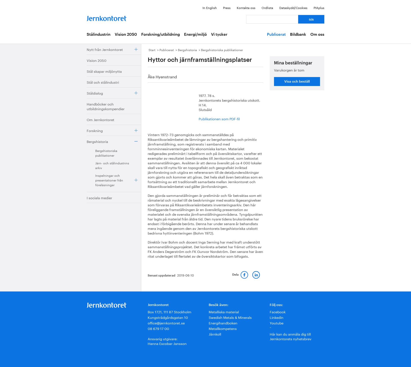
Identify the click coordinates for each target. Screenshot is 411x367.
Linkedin (276, 317)
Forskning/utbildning (160, 34)
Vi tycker (219, 34)
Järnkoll (215, 333)
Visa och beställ (297, 81)
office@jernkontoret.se (166, 322)
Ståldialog (95, 92)
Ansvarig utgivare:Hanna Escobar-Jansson (167, 341)
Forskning (95, 130)
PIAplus (319, 7)
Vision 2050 (126, 34)
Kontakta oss (246, 7)
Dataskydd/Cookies (293, 7)
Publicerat (276, 34)
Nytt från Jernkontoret (105, 49)
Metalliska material (224, 311)
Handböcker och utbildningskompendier (106, 106)
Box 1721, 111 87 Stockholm (169, 311)
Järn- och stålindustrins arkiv (112, 165)
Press (227, 7)
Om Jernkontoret (100, 119)
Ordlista (267, 7)
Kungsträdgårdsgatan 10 (168, 317)
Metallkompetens (223, 328)
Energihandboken (223, 322)
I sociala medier (99, 197)
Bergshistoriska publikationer (106, 152)
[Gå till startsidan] (107, 17)
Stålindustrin (98, 34)
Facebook (278, 311)
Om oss (317, 34)
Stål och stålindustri (103, 82)
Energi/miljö (195, 34)
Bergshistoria (97, 141)
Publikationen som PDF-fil (219, 118)
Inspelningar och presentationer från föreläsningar (109, 180)
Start (152, 49)
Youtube (276, 322)
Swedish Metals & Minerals (230, 317)
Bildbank (298, 34)
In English (210, 7)
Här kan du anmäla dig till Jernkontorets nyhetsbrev (290, 336)
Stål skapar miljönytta (104, 71)
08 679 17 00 (158, 328)
